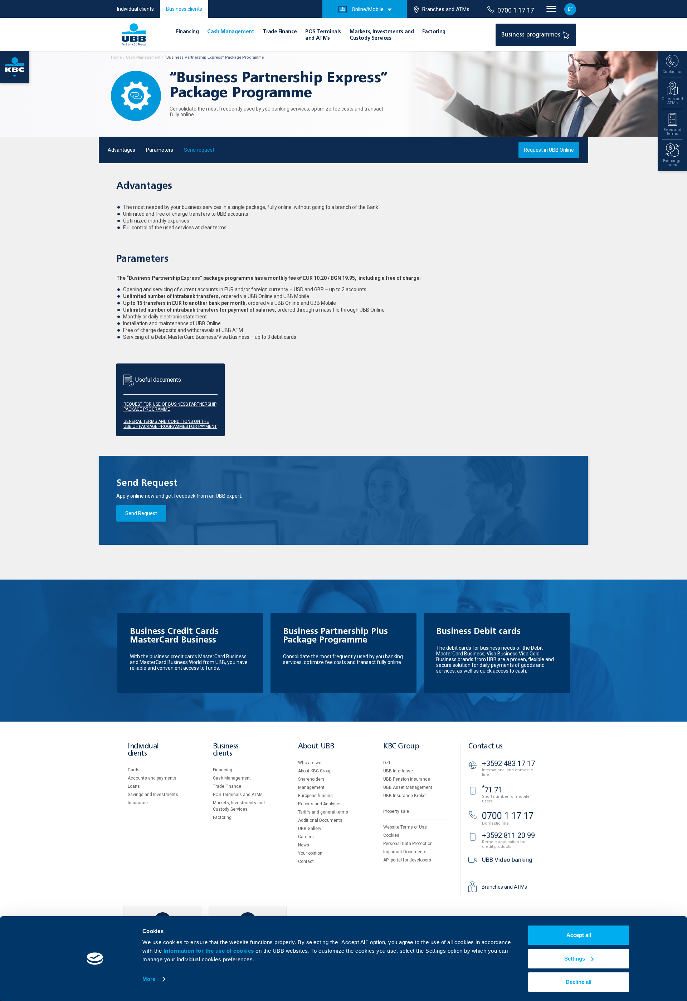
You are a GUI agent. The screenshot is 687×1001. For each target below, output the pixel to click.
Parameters (159, 150)
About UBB (316, 746)
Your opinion (310, 853)
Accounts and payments (152, 778)
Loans (134, 786)
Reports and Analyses (320, 803)
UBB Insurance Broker (405, 795)
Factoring (433, 31)
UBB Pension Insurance (406, 779)
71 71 (492, 790)
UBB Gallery (309, 828)
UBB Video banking (507, 859)
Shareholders (311, 779)
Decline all (578, 982)
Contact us (485, 746)
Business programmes (531, 35)
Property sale (396, 811)
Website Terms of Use (405, 827)
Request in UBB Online (549, 150)
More (148, 979)
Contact (306, 861)
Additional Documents (320, 820)
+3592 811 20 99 (508, 835)
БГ (570, 9)
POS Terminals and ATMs (238, 794)
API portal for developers (407, 860)
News (303, 845)
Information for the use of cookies (210, 951)
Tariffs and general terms (323, 812)
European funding (315, 795)
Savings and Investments (153, 794)
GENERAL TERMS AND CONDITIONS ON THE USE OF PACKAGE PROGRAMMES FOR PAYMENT (170, 424)
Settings (574, 959)
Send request (199, 150)
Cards (134, 769)
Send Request (141, 513)
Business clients (184, 9)
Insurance (138, 802)
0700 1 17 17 (515, 10)
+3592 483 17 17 (508, 763)
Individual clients (135, 9)
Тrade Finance (280, 31)
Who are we (309, 762)
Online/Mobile (368, 9)
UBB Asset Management (407, 787)
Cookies (391, 835)
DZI (386, 762)
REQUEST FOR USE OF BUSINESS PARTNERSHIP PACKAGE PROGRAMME (169, 407)
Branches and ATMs (445, 9)
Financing (187, 31)
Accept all (578, 935)
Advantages (121, 150)
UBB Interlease (398, 770)
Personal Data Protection (408, 843)
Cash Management (230, 31)
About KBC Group (314, 770)
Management (311, 787)
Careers (306, 836)
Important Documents (405, 851)
